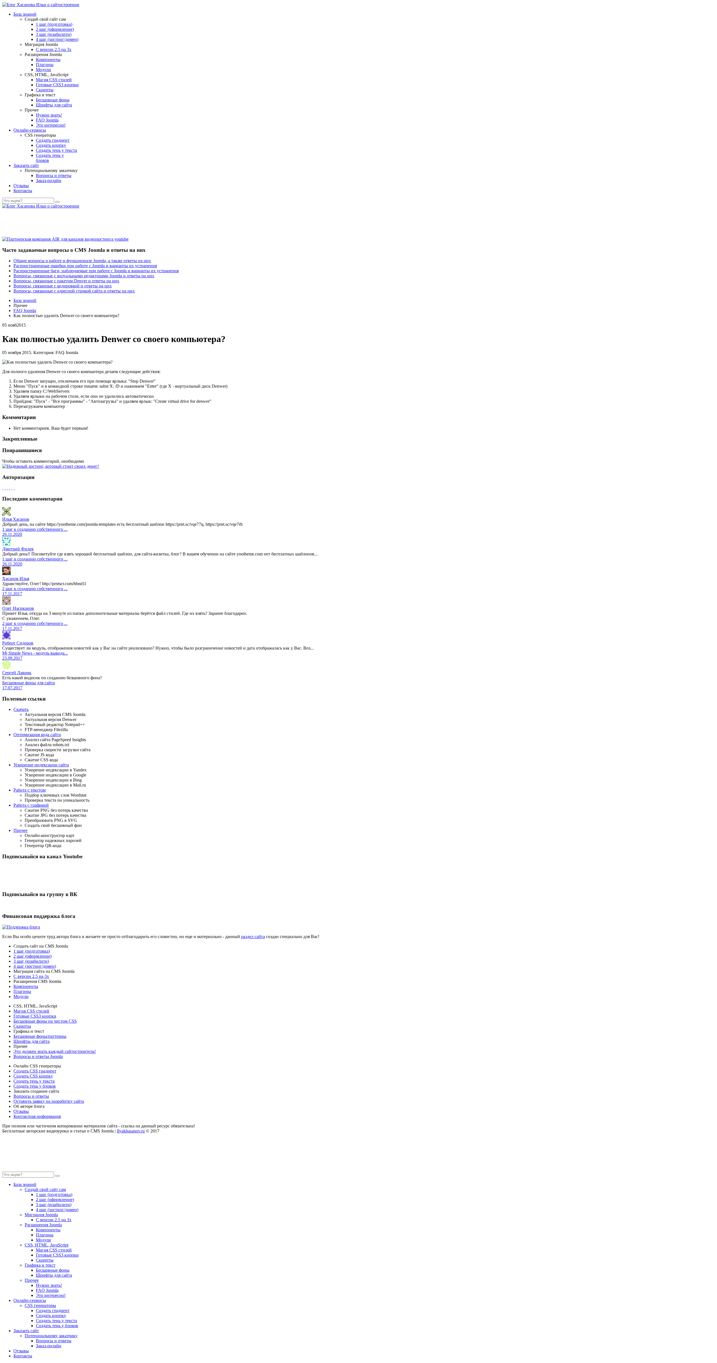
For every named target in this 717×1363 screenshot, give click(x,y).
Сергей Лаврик (16, 672)
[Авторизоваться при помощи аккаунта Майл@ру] (7, 487)
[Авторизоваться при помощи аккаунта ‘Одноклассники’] (9, 487)
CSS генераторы (40, 1305)
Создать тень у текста (56, 150)
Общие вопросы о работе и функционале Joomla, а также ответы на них (82, 260)
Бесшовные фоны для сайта (28, 682)
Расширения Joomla (43, 1224)
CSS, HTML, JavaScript (46, 1245)
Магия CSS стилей (54, 79)
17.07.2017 (12, 687)
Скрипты (44, 89)
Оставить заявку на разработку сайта (48, 1101)
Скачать (21, 709)
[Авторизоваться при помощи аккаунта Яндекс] (14, 487)
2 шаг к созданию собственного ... (34, 588)
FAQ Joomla (47, 120)
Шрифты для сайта (54, 105)
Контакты (22, 190)
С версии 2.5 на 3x (31, 976)
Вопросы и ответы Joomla (38, 1056)
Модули (43, 69)
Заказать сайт (26, 165)
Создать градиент (52, 140)
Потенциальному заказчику (51, 1335)
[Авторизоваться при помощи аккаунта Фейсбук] (2, 487)
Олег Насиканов (18, 608)
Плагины (44, 64)
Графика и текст (40, 1265)
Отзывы (21, 185)
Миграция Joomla (41, 1214)
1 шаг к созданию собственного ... (34, 529)
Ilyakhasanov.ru (131, 1131)
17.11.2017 (12, 593)
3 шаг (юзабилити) (53, 34)
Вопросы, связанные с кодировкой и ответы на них (62, 285)
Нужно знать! (49, 115)
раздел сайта (253, 936)
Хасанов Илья (15, 578)
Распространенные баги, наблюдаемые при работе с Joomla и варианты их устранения (96, 270)
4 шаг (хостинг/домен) (57, 39)
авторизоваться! (100, 461)
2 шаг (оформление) (55, 29)
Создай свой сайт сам (45, 1189)
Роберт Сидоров (17, 643)
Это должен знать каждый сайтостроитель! (54, 1051)
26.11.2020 (12, 534)
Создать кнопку (51, 145)
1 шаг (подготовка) (54, 24)
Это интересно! (51, 125)
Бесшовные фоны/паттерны (39, 1036)
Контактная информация (37, 1116)
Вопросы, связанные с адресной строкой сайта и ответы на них (74, 291)
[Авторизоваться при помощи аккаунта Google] (5, 487)
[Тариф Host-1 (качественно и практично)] (50, 466)
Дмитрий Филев (18, 548)
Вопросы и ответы (53, 175)
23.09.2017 (12, 658)
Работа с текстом (29, 790)
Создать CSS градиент (34, 1071)
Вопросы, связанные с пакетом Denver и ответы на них (66, 280)
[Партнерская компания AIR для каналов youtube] (65, 239)
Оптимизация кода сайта (37, 734)
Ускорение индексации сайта (41, 764)
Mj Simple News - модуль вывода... (35, 653)
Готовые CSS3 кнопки (57, 84)
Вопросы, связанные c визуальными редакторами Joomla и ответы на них (83, 275)
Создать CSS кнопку (33, 1076)
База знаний (24, 14)
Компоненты (48, 59)
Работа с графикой (31, 805)
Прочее (20, 830)
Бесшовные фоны (52, 99)
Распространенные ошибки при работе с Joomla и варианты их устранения (85, 265)
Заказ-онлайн (48, 180)
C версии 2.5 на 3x (53, 49)
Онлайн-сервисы (29, 130)
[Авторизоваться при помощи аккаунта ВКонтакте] (11, 487)
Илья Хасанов (15, 519)
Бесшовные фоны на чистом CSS (45, 1021)
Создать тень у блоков (34, 1086)
